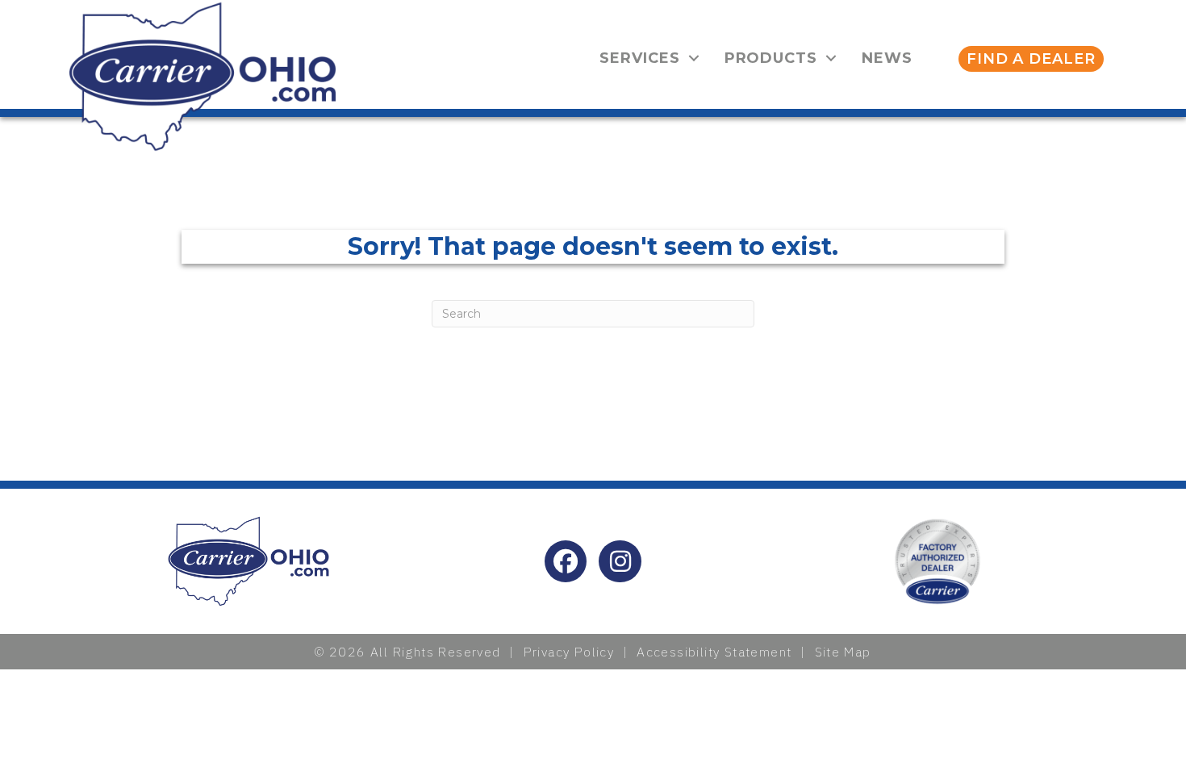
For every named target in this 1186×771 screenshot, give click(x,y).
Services (639, 58)
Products (771, 58)
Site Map (843, 652)
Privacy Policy (569, 652)
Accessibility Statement (714, 652)
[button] (694, 58)
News (887, 58)
